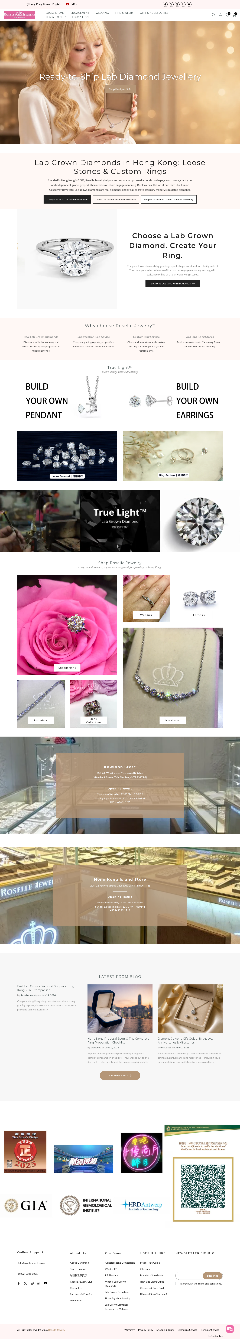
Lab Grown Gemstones (118, 1291)
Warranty (129, 1329)
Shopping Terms (165, 1329)
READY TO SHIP (56, 16)
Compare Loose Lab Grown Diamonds (67, 199)
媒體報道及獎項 (78, 1275)
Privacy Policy (145, 1329)
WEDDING (102, 12)
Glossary (145, 1268)
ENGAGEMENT (80, 12)
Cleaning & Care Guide (152, 1287)
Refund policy (215, 1335)
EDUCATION (80, 16)
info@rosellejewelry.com (31, 1262)
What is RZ (111, 1268)
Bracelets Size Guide (151, 1275)
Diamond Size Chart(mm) (153, 1294)
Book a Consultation (120, 89)
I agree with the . (201, 1283)
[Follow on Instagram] (177, 4)
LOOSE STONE (55, 12)
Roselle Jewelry (56, 1329)
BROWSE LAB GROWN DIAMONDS (171, 283)
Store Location (78, 1268)
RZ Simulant (111, 1275)
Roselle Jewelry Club (81, 1281)
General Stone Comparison (120, 1262)
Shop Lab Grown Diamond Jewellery (116, 199)
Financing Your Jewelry (117, 1298)
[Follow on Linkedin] (183, 4)
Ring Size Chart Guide (152, 1281)
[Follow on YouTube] (189, 4)
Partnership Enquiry (81, 1294)
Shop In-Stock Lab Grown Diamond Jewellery (168, 199)
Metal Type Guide (150, 1262)
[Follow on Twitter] (171, 4)
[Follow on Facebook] (165, 4)
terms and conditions (209, 1283)
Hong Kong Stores (40, 4)
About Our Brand (79, 1262)
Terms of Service (210, 1329)
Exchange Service (187, 1329)
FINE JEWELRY (124, 12)
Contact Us (76, 1287)
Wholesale (76, 1300)
